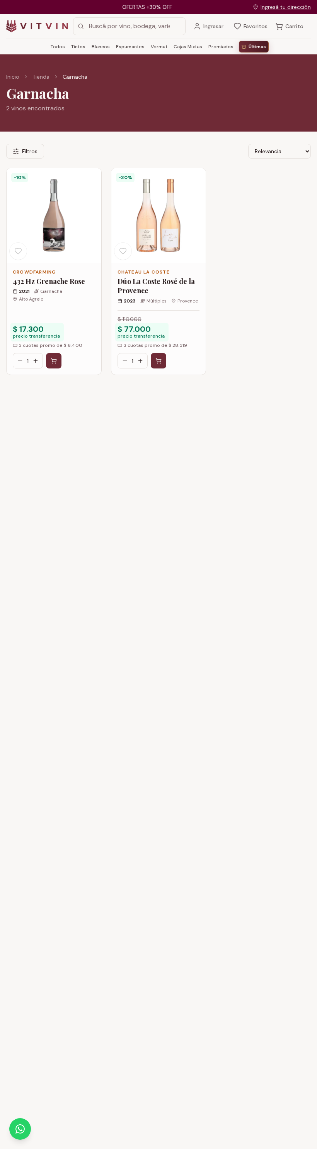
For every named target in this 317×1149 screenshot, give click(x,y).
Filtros (29, 151)
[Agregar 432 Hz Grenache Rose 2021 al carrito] (53, 360)
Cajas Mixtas (188, 47)
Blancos (101, 47)
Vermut (159, 47)
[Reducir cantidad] (20, 360)
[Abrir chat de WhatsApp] (20, 1129)
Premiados (220, 47)
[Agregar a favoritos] (18, 251)
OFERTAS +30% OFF (140, 6)
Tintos (78, 47)
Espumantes (130, 47)
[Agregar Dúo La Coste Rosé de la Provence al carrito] (158, 360)
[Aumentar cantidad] (36, 360)
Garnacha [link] (75, 76)
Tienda (40, 76)
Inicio (12, 76)
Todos (58, 47)
